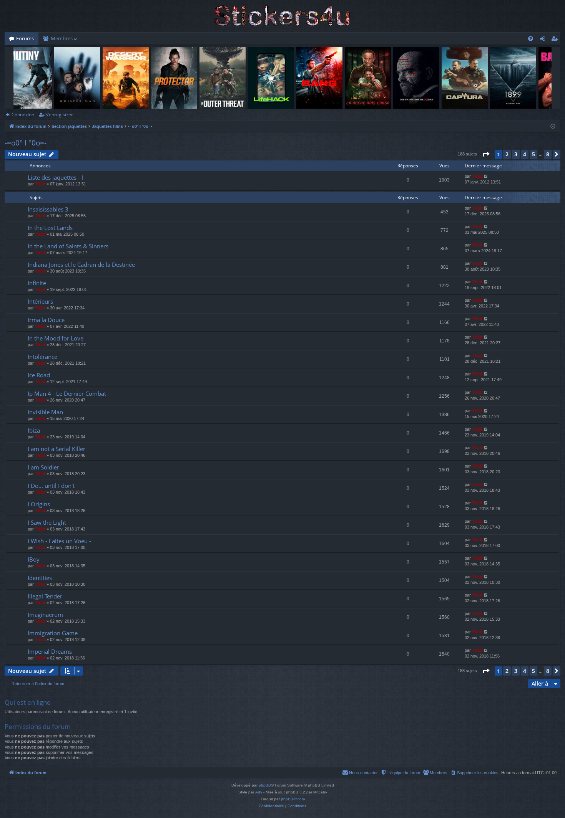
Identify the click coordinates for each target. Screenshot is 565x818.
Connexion (23, 114)
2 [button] (506, 154)
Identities (40, 578)
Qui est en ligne (28, 702)
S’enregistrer (59, 114)
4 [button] (524, 154)
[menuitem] (531, 38)
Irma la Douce (46, 320)
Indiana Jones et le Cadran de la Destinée (81, 264)
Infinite (37, 283)
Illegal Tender (45, 596)
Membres (62, 38)
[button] (486, 154)
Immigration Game (53, 633)
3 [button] (515, 154)
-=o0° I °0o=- (26, 143)
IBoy (34, 559)
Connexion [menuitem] (544, 40)
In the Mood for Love (55, 338)
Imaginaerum (45, 614)
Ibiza (34, 430)
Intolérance (42, 356)
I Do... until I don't (51, 485)
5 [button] (533, 154)
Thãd (40, 184)
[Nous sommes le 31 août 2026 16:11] (552, 126)
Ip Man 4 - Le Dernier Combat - (69, 393)
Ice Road (39, 375)
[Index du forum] (282, 16)
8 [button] (547, 154)
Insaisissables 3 (48, 209)
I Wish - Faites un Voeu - (59, 541)
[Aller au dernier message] (486, 176)
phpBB (265, 785)
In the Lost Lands (50, 227)
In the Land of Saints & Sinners (68, 246)
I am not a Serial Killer (56, 449)
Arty (258, 792)
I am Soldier (43, 467)
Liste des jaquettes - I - (57, 177)
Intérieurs (40, 301)
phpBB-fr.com (293, 799)
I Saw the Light (47, 522)
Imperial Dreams (50, 651)
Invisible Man (45, 412)
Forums (25, 38)
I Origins (39, 504)
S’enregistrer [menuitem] (556, 40)
